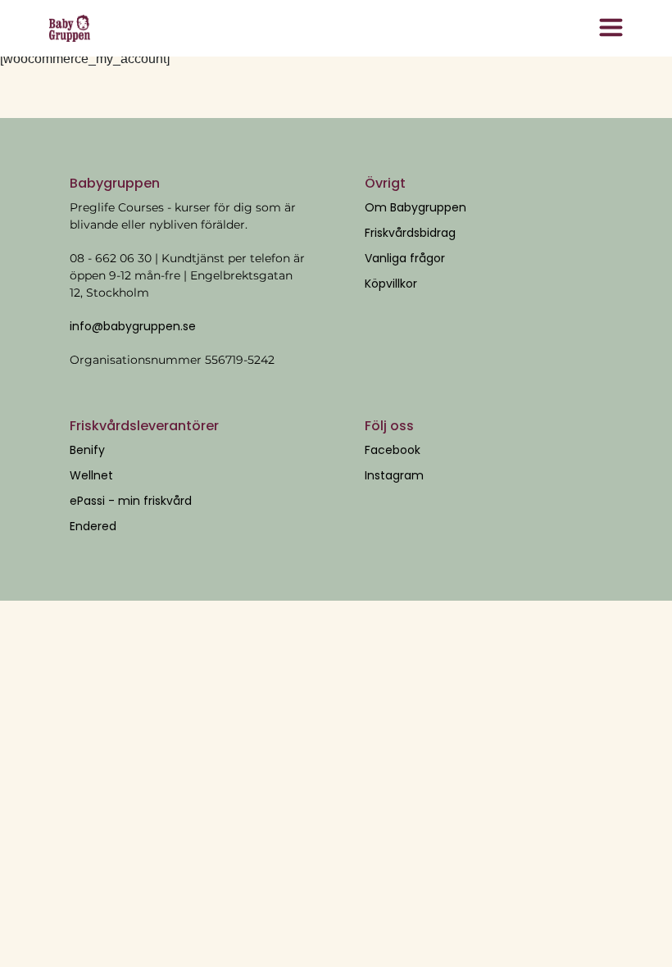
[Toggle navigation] (610, 28)
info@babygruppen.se (133, 326)
